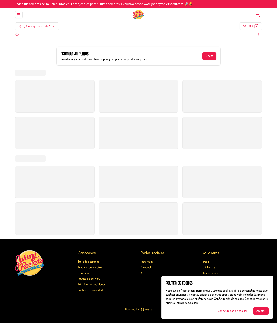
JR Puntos (209, 267)
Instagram (147, 262)
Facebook (146, 267)
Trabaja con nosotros (90, 267)
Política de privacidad (90, 290)
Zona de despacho (88, 262)
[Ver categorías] (258, 34)
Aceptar (260, 311)
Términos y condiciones (91, 284)
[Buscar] (17, 35)
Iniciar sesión (211, 273)
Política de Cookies (186, 303)
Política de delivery (89, 278)
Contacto (83, 273)
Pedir (206, 262)
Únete (209, 56)
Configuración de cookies (232, 311)
